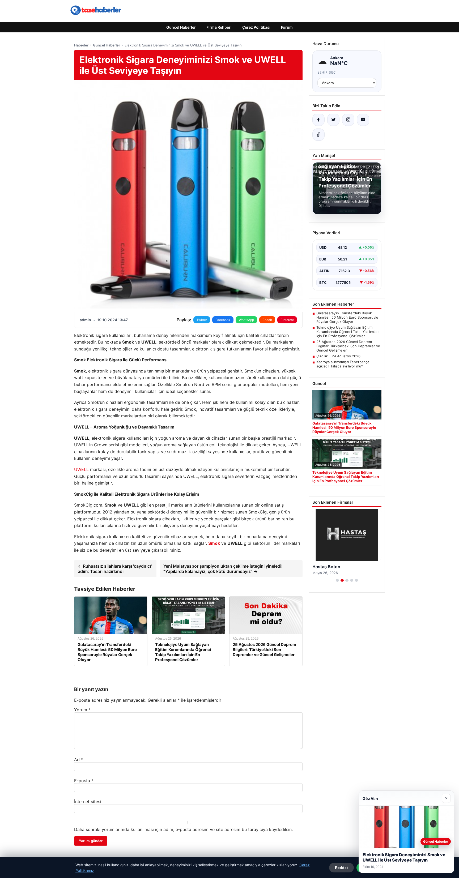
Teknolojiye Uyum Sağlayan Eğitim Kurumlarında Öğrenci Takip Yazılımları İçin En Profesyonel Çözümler (347, 331)
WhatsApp (246, 320)
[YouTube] (363, 120)
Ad (78, 759)
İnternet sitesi (87, 801)
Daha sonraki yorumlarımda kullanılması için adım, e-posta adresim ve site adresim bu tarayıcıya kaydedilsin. (183, 829)
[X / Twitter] (333, 120)
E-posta (84, 780)
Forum (287, 27)
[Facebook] (318, 120)
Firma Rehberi (219, 27)
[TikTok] (318, 135)
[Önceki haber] (361, 170)
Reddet (341, 868)
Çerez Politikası (256, 27)
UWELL (81, 469)
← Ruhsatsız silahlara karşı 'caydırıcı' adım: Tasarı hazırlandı (115, 568)
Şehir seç (326, 72)
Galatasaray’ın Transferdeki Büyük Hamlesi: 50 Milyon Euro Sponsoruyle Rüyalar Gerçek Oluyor (347, 317)
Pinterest (287, 320)
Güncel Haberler (181, 27)
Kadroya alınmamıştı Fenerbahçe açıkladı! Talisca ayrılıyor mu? (342, 364)
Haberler (81, 45)
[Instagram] (348, 120)
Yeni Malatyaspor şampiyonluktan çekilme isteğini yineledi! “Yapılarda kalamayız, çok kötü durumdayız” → (223, 568)
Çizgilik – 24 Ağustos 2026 (338, 356)
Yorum (82, 709)
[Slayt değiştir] (337, 580)
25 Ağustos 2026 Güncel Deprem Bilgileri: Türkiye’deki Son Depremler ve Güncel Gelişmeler (348, 346)
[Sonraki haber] (372, 170)
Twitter (202, 320)
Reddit (267, 320)
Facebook (222, 320)
